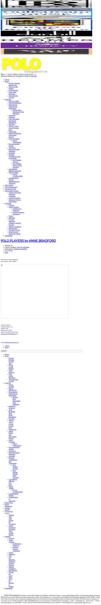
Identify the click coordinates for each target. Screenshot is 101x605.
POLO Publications (17, 141)
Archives (12, 124)
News (7, 82)
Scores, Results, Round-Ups (14, 84)
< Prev (7, 346)
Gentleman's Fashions (17, 210)
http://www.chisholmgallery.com (9, 334)
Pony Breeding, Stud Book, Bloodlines (14, 121)
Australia (12, 153)
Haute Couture (14, 207)
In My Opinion (13, 90)
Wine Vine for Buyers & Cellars (15, 233)
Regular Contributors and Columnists (14, 156)
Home (7, 80)
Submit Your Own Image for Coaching (15, 194)
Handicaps (12, 131)
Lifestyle (8, 203)
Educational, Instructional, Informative (13, 106)
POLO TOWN (13, 173)
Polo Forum (9, 185)
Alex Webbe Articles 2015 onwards (17, 165)
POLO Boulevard (11, 187)
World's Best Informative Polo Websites (18, 112)
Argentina (12, 148)
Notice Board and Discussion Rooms (15, 135)
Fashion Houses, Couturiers (19, 213)
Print (6, 252)
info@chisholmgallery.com (11, 342)
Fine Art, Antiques (23, 247)
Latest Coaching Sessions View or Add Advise (15, 199)
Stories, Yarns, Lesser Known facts (14, 128)
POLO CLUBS (14, 101)
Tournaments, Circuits (13, 96)
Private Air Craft (14, 230)
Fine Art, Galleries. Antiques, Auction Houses (15, 222)
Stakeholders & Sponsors (14, 182)
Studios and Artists (20, 249)
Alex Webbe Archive (17, 161)
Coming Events (10, 189)
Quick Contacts (14, 139)
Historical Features (12, 116)
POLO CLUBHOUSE (18, 175)
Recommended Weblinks (14, 150)
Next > (7, 347)
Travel (11, 216)
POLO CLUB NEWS (13, 88)
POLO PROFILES (15, 103)
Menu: (3, 74)
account (34, 76)
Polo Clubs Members (12, 93)
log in (20, 76)
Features (8, 99)
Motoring (12, 218)
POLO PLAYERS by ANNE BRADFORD (28, 240)
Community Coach (11, 191)
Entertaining (13, 228)
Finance (11, 205)
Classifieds (9, 236)
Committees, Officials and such (15, 170)
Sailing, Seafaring (15, 227)
